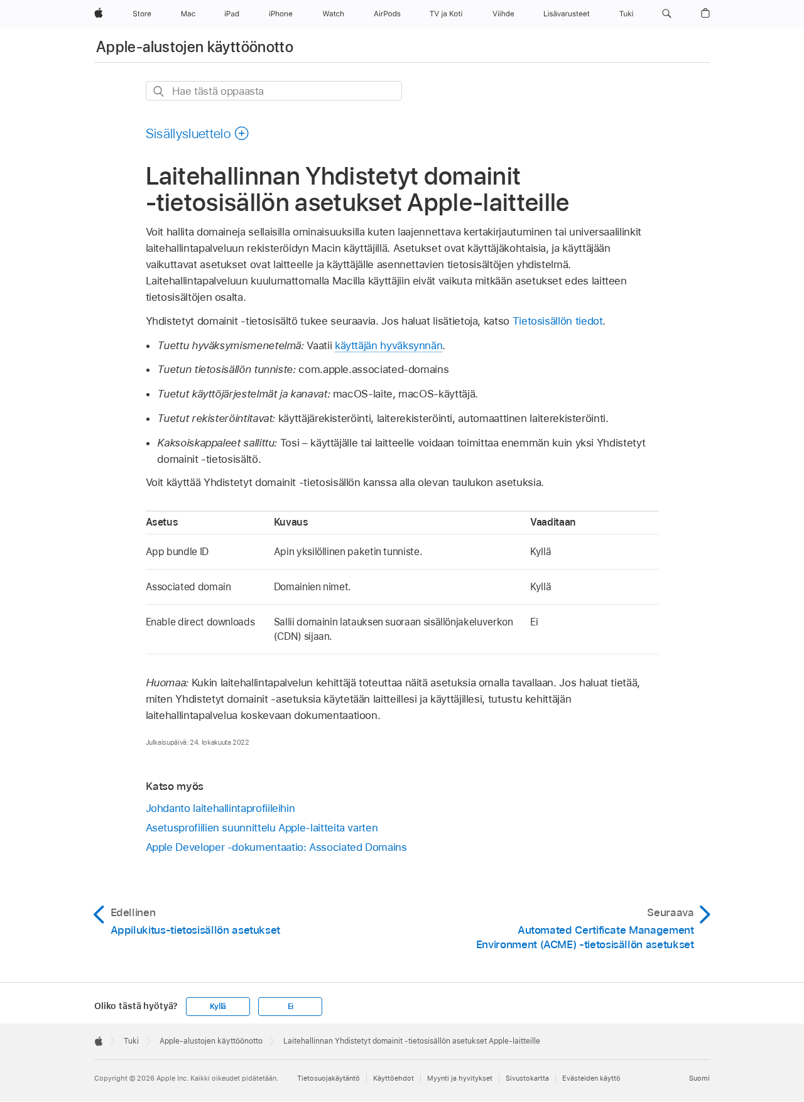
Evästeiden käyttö (591, 1078)
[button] (666, 14)
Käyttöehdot (393, 1078)
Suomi (699, 1078)
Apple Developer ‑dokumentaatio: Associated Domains (276, 847)
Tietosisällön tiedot (558, 321)
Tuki (131, 1041)
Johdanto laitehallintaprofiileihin (220, 808)
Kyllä (218, 1006)
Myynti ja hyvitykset (459, 1078)
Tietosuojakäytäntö (328, 1078)
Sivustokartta (527, 1078)
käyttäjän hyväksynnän (389, 345)
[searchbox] (274, 90)
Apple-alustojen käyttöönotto (194, 47)
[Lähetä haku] (159, 91)
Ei (291, 1006)
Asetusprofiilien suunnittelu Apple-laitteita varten (262, 827)
